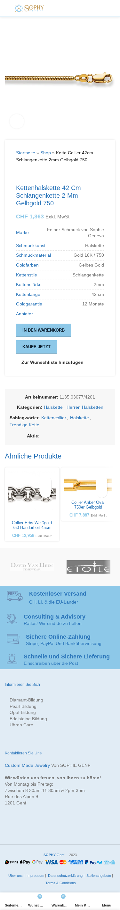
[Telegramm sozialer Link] (89, 436)
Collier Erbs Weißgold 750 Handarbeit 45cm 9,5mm (32, 528)
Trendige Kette (24, 424)
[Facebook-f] (53, 8)
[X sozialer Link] (51, 436)
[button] (45, 492)
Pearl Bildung (23, 706)
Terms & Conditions (60, 883)
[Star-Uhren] (88, 567)
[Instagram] (68, 8)
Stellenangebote (98, 875)
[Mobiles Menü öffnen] (102, 8)
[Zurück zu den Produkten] (27, 174)
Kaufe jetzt (36, 346)
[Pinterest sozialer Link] (66, 436)
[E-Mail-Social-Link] (59, 436)
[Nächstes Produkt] (35, 174)
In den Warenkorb (43, 330)
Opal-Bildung (23, 712)
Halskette (53, 407)
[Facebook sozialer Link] (43, 436)
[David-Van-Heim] (31, 567)
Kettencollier (53, 417)
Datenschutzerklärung (65, 875)
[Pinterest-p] (75, 8)
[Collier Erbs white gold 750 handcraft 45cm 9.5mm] (32, 494)
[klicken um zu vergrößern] (17, 121)
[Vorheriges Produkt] (20, 174)
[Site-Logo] (29, 8)
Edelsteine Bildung (28, 718)
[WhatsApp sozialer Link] (82, 436)
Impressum (35, 875)
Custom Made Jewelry (27, 765)
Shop (45, 152)
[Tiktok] (89, 8)
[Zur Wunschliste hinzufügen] (45, 481)
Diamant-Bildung (26, 699)
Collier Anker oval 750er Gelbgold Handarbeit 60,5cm (88, 507)
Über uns (15, 875)
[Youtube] (82, 8)
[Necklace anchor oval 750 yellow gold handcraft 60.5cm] (88, 484)
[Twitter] (61, 8)
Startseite (25, 152)
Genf (54, 855)
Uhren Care (21, 724)
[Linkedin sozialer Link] (74, 436)
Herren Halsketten (85, 407)
